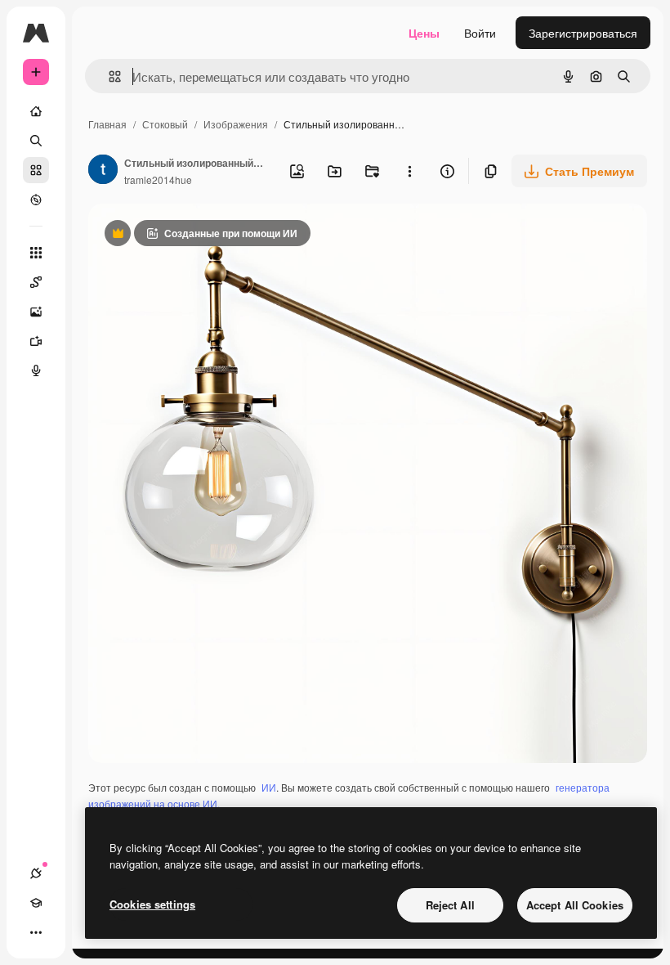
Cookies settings (152, 904)
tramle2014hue (158, 179)
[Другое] (36, 932)
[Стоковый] (36, 170)
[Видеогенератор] (36, 341)
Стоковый (165, 124)
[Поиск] (36, 141)
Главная (107, 124)
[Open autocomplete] (108, 76)
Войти (480, 33)
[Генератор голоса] (36, 370)
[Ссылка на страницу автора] (103, 171)
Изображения (235, 124)
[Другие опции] (409, 171)
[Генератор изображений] (36, 311)
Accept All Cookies (574, 905)
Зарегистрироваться (583, 33)
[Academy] (36, 903)
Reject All (450, 905)
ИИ (268, 787)
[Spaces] (36, 282)
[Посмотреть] (36, 199)
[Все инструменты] (36, 253)
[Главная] (36, 111)
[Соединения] (36, 873)
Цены (424, 33)
